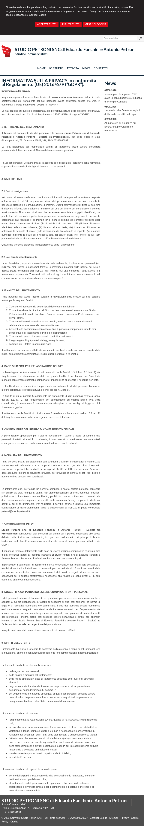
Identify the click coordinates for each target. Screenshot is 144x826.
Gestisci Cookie (98, 817)
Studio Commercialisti (31, 54)
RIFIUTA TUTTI (71, 24)
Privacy (125, 817)
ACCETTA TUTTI (46, 24)
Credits (14, 821)
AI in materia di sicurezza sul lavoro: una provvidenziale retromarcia (120, 127)
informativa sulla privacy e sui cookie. (68, 11)
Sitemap (113, 817)
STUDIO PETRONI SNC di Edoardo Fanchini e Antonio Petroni (75, 49)
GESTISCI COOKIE (95, 24)
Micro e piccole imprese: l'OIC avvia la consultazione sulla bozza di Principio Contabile (123, 98)
